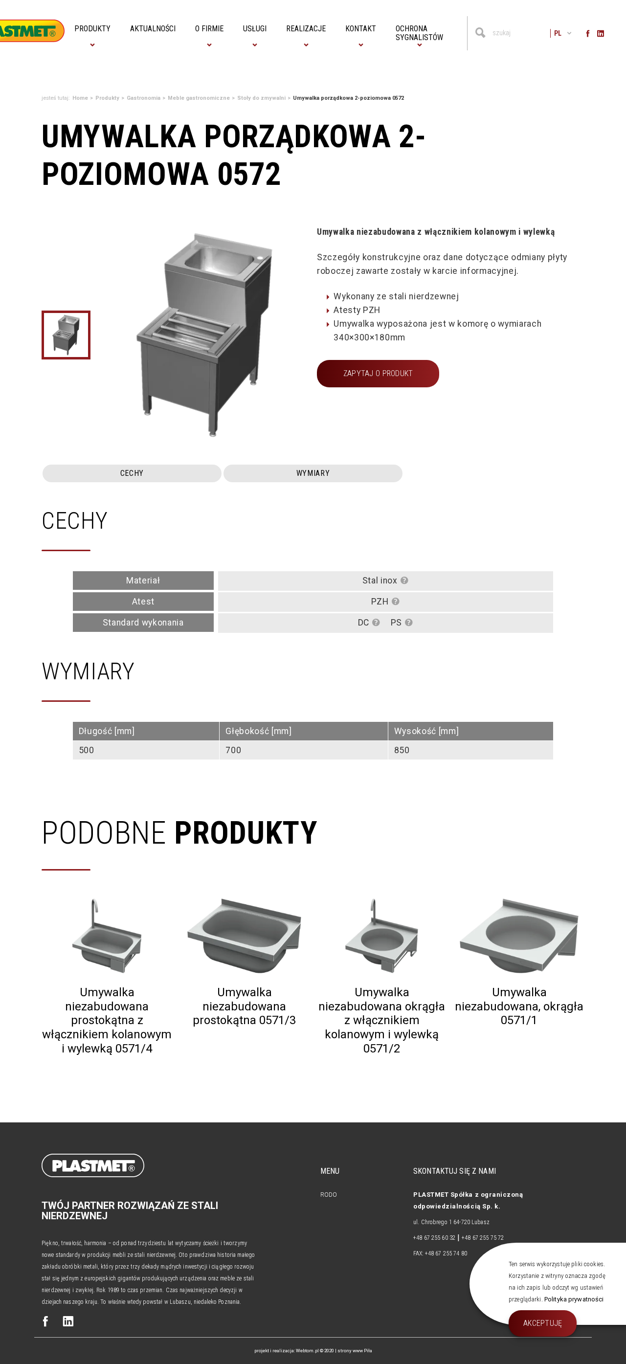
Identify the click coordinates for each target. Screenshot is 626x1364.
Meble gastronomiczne (199, 98)
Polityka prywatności (574, 1299)
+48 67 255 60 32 (434, 1237)
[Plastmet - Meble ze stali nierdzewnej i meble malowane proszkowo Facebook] (45, 1322)
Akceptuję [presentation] (542, 1323)
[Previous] (104, 335)
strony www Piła (354, 1350)
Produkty (107, 98)
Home (80, 98)
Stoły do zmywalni (261, 98)
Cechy (132, 473)
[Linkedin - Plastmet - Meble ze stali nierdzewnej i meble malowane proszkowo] (600, 33)
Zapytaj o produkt (378, 373)
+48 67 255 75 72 (483, 1237)
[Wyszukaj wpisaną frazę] (480, 33)
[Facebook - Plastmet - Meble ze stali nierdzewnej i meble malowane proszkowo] (587, 33)
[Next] (299, 335)
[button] (92, 29)
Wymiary (313, 473)
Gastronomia (143, 98)
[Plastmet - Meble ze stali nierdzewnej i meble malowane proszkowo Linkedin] (68, 1322)
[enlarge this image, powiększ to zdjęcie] (204, 335)
